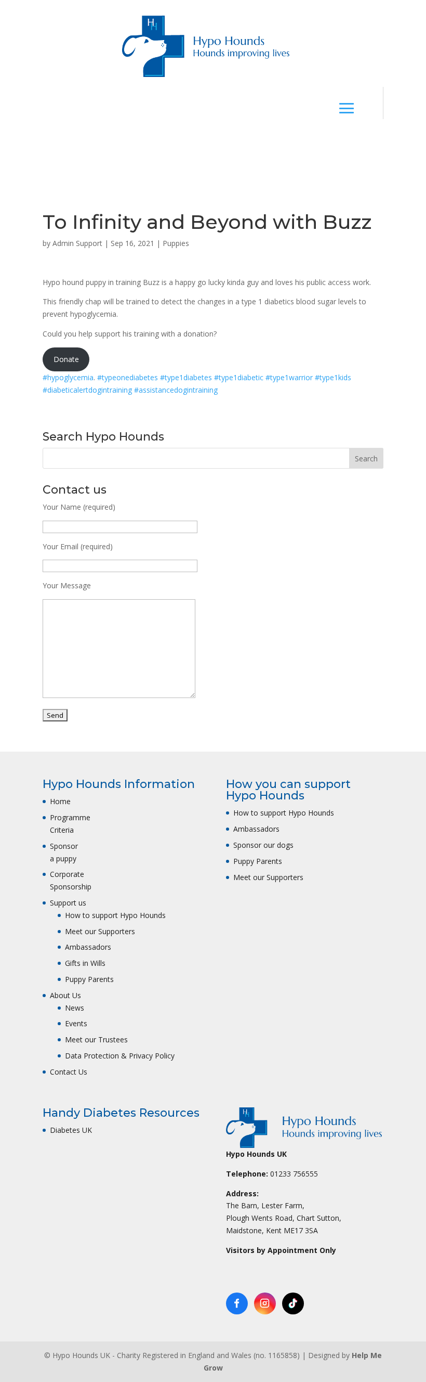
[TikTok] (293, 1303)
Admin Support (77, 243)
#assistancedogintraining (176, 390)
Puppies (176, 243)
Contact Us (68, 1072)
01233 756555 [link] (294, 1174)
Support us (68, 903)
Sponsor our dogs (263, 845)
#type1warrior (290, 377)
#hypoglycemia (68, 377)
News (74, 1008)
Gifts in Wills (85, 963)
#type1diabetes (187, 377)
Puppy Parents (89, 979)
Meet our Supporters (100, 931)
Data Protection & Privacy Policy (120, 1056)
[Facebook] (237, 1303)
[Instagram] (265, 1303)
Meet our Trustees (96, 1039)
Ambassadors (88, 947)
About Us (65, 995)
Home (60, 801)
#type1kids (333, 377)
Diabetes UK (71, 1130)
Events (76, 1023)
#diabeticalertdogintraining (88, 390)
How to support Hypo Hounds (115, 915)
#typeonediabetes (128, 377)
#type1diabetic (239, 377)
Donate (197, 145)
